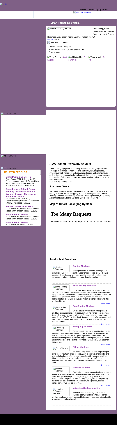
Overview (53, 112)
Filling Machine (81, 347)
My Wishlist (103, 10)
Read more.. (106, 304)
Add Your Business (21, 15)
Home (4, 15)
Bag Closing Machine (84, 306)
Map (63, 112)
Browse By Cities (58, 15)
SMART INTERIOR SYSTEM (19, 206)
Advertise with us (80, 417)
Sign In (83, 10)
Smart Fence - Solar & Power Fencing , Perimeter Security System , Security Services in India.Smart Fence (21, 193)
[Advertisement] (82, 83)
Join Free (92, 10)
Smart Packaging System (18, 177)
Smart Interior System (17, 214)
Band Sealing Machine (84, 285)
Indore (50, 40)
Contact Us (64, 417)
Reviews (87, 112)
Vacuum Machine (81, 367)
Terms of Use (36, 417)
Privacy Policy (50, 417)
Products (74, 112)
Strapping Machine (82, 326)
